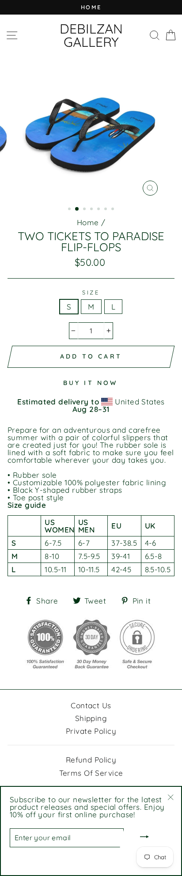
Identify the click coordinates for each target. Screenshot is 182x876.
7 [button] (113, 210)
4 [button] (92, 210)
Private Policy (91, 731)
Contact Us (91, 705)
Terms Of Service (91, 773)
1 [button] (70, 210)
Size (91, 292)
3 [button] (85, 210)
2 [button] (77, 209)
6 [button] (106, 210)
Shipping (91, 718)
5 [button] (99, 210)
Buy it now (90, 383)
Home (88, 222)
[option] (91, 7)
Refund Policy (91, 759)
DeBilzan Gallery (91, 35)
